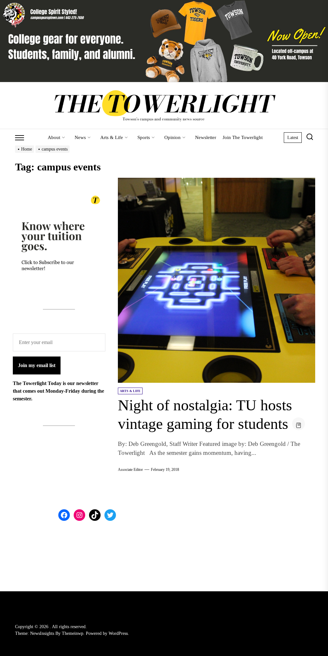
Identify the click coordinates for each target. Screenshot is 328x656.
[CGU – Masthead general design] (164, 3)
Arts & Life (111, 137)
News (80, 137)
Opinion (172, 137)
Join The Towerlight (243, 137)
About (54, 137)
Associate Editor (130, 469)
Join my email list (36, 365)
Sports (143, 137)
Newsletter (205, 137)
